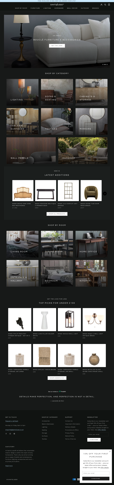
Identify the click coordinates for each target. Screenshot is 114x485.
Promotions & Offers (72, 430)
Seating (44, 430)
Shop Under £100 (57, 378)
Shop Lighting (66, 45)
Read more (9, 466)
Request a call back (11, 421)
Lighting (47, 8)
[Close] (110, 451)
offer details (105, 467)
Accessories (46, 421)
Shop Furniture (47, 45)
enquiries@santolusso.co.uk (14, 430)
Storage (44, 433)
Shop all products (57, 214)
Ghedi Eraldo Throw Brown (44, 369)
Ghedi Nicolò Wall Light (68, 333)
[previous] (9, 193)
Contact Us (68, 421)
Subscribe (96, 478)
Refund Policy (69, 436)
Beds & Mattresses (48, 424)
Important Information (72, 424)
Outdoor (85, 8)
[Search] (105, 4)
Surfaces (45, 436)
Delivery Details (70, 427)
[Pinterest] (14, 434)
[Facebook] (6, 434)
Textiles (44, 439)
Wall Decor (72, 8)
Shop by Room (21, 8)
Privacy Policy (69, 433)
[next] (105, 193)
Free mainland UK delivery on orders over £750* (57, 1)
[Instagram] (10, 434)
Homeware (59, 8)
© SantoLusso (12, 479)
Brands (95, 8)
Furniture (35, 8)
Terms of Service (70, 439)
